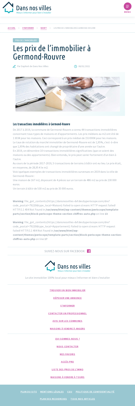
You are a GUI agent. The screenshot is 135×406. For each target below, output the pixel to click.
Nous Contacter (67, 346)
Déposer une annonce (67, 298)
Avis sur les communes (67, 320)
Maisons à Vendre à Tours (67, 377)
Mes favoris (67, 354)
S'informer (28, 28)
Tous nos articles (82, 398)
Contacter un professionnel (67, 313)
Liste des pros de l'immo (67, 369)
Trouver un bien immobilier (67, 290)
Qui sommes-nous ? (67, 338)
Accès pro (67, 361)
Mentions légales (52, 391)
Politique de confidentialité (95, 391)
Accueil (11, 28)
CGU (69, 391)
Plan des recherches (53, 398)
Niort (44, 28)
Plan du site (29, 391)
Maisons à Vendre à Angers (67, 328)
